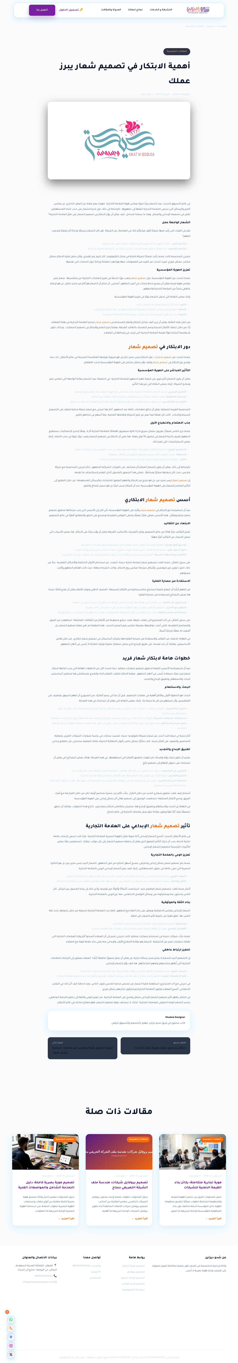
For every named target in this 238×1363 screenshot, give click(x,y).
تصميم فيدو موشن (133, 1284)
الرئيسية (222, 26)
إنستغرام (95, 1278)
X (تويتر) (96, 1272)
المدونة (210, 26)
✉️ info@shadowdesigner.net (40, 1282)
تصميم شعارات (163, 357)
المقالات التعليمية (194, 26)
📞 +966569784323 (46, 1276)
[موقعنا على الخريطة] (11, 1337)
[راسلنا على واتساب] (11, 1319)
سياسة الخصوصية (133, 1290)
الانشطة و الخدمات (161, 10)
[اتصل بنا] (11, 1328)
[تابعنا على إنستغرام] (11, 1345)
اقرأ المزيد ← (213, 1219)
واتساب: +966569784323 (86, 1266)
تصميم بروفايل (136, 1272)
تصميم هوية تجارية (133, 1266)
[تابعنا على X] (11, 1354)
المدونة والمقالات (111, 10)
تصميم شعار (138, 278)
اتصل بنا (42, 10)
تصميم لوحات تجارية (133, 1278)
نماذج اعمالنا (135, 10)
